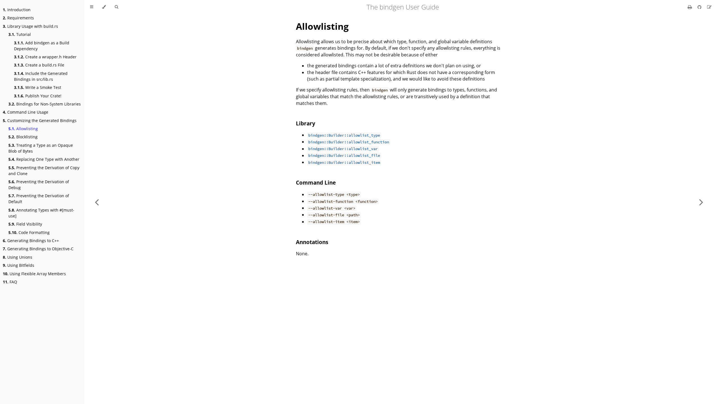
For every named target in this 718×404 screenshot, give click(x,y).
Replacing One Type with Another (43, 159)
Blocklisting (23, 136)
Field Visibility (25, 224)
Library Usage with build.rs (30, 26)
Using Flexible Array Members (34, 273)
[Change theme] (104, 7)
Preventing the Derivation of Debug (38, 184)
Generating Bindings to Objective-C (38, 248)
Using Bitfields (18, 265)
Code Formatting (29, 232)
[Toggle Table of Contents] (92, 7)
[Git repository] (700, 7)
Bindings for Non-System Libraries (44, 104)
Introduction (17, 9)
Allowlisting (23, 128)
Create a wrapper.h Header (45, 56)
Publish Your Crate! (37, 95)
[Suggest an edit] (709, 7)
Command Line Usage (25, 112)
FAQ (10, 281)
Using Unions (17, 257)
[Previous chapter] (96, 202)
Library (305, 123)
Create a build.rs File (39, 65)
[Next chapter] (701, 202)
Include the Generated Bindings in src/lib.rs (41, 76)
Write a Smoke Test (37, 87)
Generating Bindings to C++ (31, 240)
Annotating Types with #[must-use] (41, 213)
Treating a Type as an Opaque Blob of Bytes (40, 148)
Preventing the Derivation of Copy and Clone (43, 170)
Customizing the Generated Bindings (40, 120)
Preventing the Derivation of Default (38, 198)
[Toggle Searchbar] (116, 7)
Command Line (316, 182)
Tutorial (19, 34)
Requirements (18, 17)
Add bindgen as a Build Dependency (41, 45)
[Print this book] (690, 7)
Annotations (312, 241)
